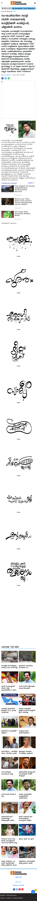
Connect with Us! (18, 885)
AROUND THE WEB (10, 647)
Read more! (18, 882)
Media (8, 11)
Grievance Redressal (18, 898)
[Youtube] (22, 889)
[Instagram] (19, 889)
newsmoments (7, 75)
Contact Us (9, 898)
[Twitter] (17, 889)
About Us (18, 877)
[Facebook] (14, 889)
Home (2, 11)
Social (14, 11)
